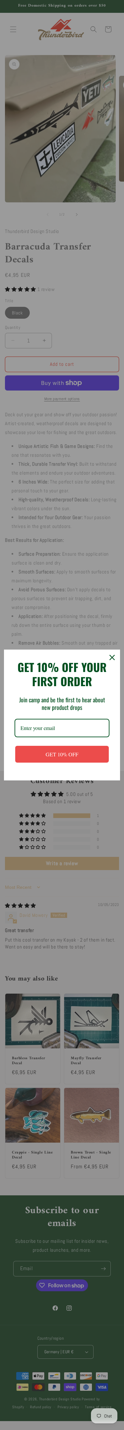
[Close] (112, 657)
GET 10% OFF (62, 754)
